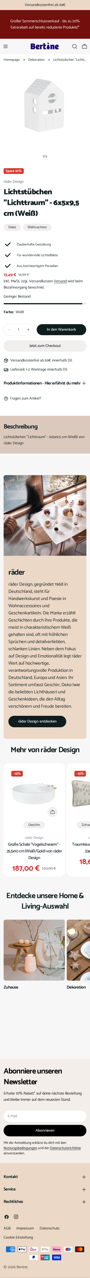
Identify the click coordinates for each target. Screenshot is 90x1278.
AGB (7, 1228)
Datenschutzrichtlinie (65, 1148)
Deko (12, 227)
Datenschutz (50, 1228)
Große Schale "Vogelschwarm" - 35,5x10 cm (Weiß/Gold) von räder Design (34, 851)
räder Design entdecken (37, 721)
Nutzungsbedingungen (20, 1148)
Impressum (25, 1228)
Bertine (22, 1267)
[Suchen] (74, 46)
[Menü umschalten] (5, 46)
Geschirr (34, 825)
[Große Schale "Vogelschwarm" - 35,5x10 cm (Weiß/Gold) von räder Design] (34, 793)
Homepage (12, 60)
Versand (60, 281)
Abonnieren (45, 1130)
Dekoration (36, 60)
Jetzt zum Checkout (45, 346)
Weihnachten (37, 227)
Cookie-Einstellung (18, 1237)
